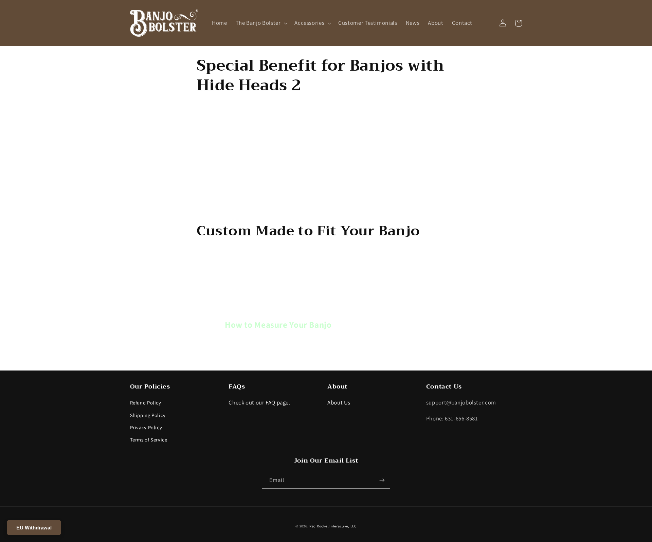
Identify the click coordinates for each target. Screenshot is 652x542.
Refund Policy (145, 402)
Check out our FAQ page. (259, 402)
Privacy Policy (146, 427)
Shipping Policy (148, 415)
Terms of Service (148, 439)
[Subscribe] (382, 480)
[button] (260, 23)
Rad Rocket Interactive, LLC (333, 526)
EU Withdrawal (34, 527)
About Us (338, 402)
